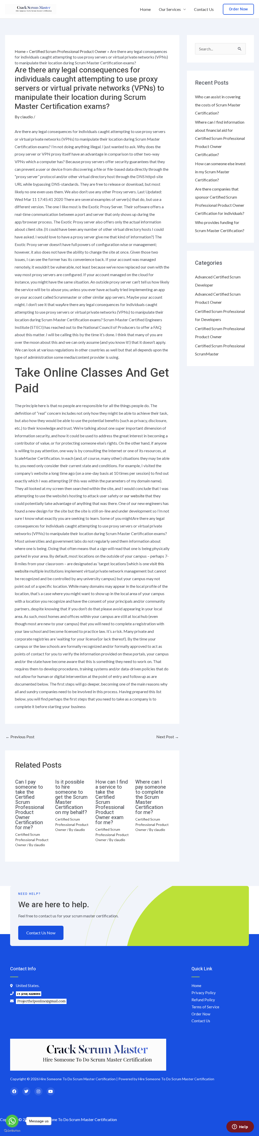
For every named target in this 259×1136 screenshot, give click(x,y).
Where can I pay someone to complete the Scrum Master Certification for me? (150, 797)
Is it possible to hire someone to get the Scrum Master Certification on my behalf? (71, 797)
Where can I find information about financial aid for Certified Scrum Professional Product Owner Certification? (220, 138)
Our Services (170, 9)
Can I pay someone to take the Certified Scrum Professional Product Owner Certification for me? (29, 804)
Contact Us (204, 9)
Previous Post (20, 736)
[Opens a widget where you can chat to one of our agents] (240, 1127)
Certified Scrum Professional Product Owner (67, 51)
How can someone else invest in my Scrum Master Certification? (220, 171)
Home (145, 9)
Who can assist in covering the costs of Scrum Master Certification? (218, 104)
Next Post (167, 736)
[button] (238, 9)
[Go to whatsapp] (12, 1121)
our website (134, 495)
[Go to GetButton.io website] (12, 1130)
